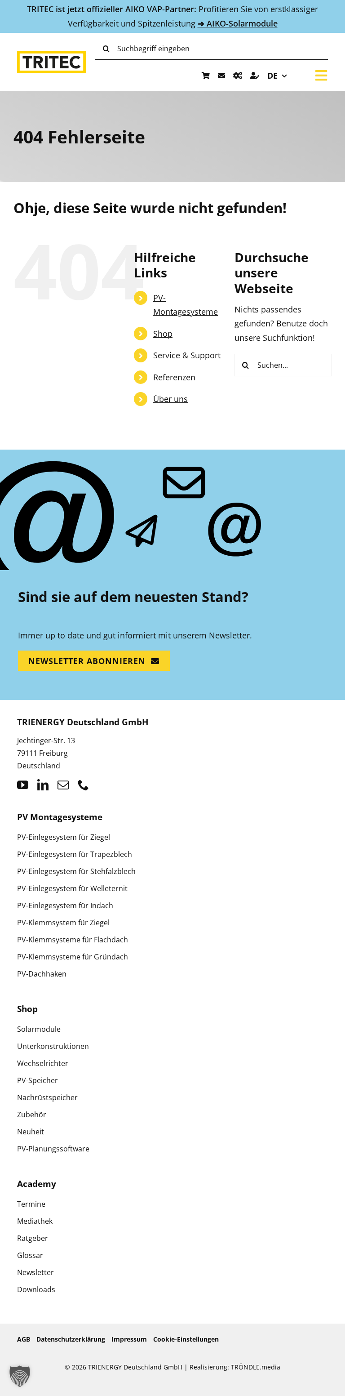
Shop (162, 333)
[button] (20, 1376)
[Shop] (206, 75)
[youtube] (22, 784)
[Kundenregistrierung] (254, 75)
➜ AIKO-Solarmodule (238, 23)
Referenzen (174, 377)
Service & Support (187, 355)
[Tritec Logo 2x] (51, 54)
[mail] (63, 784)
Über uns (170, 398)
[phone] (83, 784)
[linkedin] (43, 784)
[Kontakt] (221, 75)
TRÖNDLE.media (255, 1367)
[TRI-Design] (237, 75)
